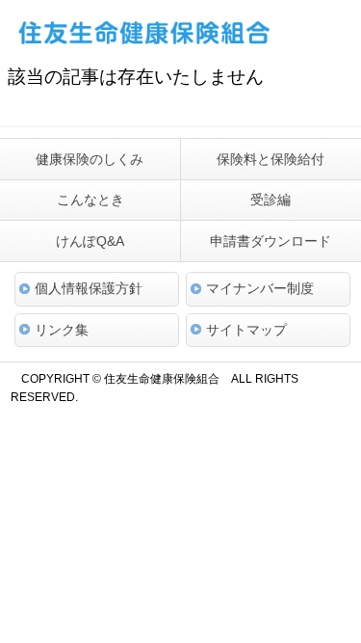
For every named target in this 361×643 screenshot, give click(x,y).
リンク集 (62, 329)
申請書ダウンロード (270, 241)
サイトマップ (246, 329)
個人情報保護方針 (88, 288)
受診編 (270, 199)
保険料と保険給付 (270, 159)
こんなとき (90, 199)
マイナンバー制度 (260, 288)
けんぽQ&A (90, 241)
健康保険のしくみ (89, 159)
